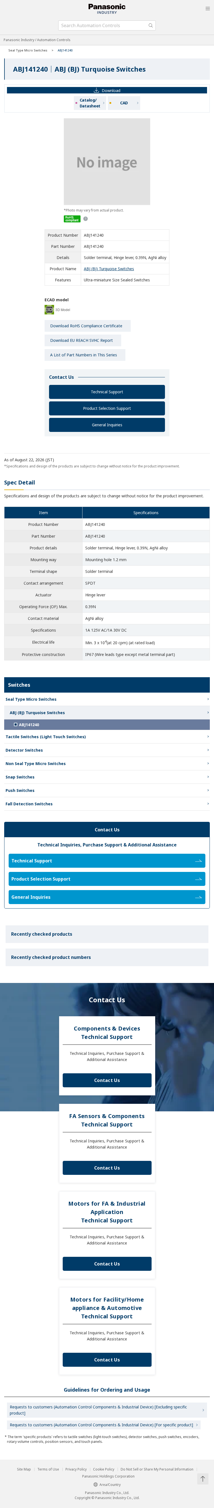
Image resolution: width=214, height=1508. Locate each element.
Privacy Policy (76, 1469)
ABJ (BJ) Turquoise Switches (109, 268)
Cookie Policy (103, 1469)
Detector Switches (24, 750)
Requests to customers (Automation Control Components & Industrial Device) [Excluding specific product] (98, 1410)
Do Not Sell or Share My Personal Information (157, 1469)
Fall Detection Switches (29, 803)
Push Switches (20, 790)
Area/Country (110, 1484)
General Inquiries (107, 424)
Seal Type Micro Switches (27, 50)
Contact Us (107, 1080)
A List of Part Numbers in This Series (83, 354)
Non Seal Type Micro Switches (36, 763)
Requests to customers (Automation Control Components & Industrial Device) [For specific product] (101, 1424)
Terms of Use (48, 1469)
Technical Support (107, 391)
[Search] (151, 25)
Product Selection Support (107, 408)
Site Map (24, 1469)
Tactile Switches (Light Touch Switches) (46, 736)
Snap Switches (20, 777)
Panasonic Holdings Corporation (108, 1476)
